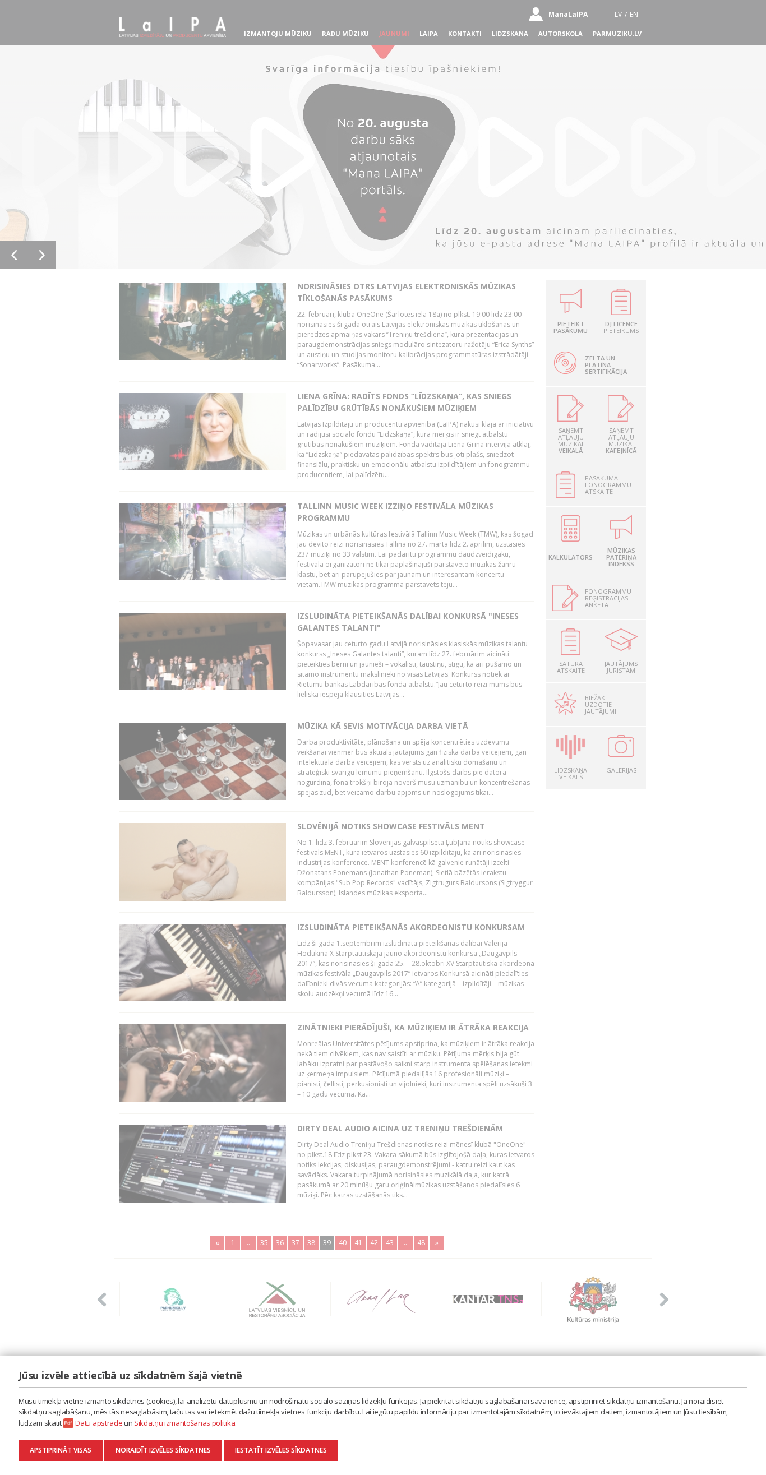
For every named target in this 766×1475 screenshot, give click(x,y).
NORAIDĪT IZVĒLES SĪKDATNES (163, 1450)
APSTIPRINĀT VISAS (60, 1450)
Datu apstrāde (98, 1423)
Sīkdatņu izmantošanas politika (184, 1423)
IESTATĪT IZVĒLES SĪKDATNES (281, 1450)
